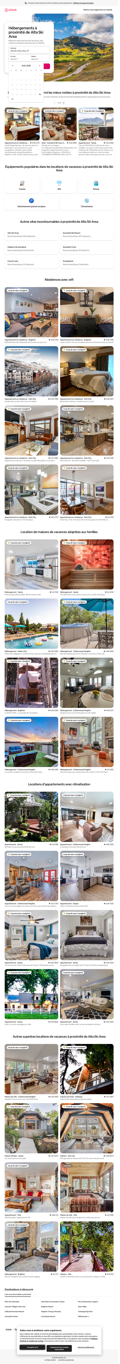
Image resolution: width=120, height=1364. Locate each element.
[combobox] (29, 50)
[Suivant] (63, 103)
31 (12, 99)
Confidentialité (50, 1360)
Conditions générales (66, 1360)
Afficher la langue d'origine (83, 3)
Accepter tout (32, 1347)
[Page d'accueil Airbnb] (11, 9)
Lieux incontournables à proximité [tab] (18, 1294)
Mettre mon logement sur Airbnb (97, 10)
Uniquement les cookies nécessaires (59, 1348)
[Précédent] (55, 103)
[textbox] (18, 59)
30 (40, 94)
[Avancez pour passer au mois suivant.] (39, 65)
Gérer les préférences (86, 1347)
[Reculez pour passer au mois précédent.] (12, 65)
